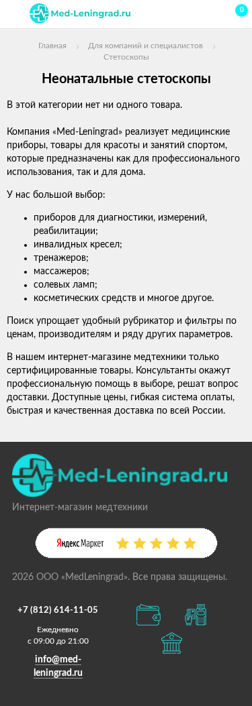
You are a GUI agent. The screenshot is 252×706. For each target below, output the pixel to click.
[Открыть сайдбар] (15, 13)
